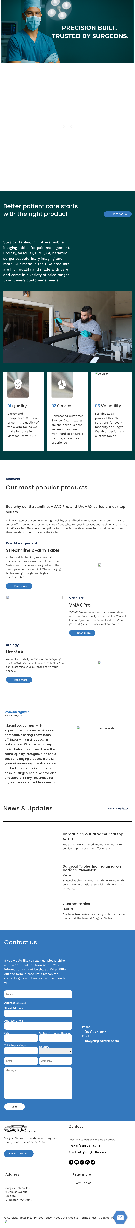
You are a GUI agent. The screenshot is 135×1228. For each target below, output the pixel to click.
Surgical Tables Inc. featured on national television (92, 868)
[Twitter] (93, 1162)
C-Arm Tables (81, 1183)
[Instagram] (82, 1162)
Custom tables (76, 903)
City (6, 1032)
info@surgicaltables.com (102, 1041)
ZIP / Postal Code (15, 1045)
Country (44, 1046)
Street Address (13, 1008)
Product (68, 839)
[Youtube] (76, 1162)
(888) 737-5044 (96, 1032)
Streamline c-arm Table (33, 550)
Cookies (104, 1217)
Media (67, 875)
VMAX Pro (80, 605)
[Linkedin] (71, 1162)
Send (14, 1106)
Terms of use (88, 1217)
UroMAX (15, 652)
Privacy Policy (43, 1217)
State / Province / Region (54, 1032)
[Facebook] (87, 1162)
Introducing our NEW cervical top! (93, 834)
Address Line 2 (13, 1020)
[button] (71, 127)
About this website (66, 1217)
